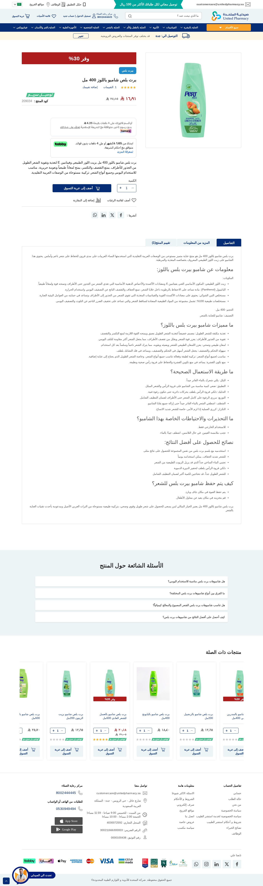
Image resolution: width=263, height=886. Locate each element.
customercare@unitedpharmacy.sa (220, 4)
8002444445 (66, 793)
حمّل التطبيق (74, 4)
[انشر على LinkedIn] (104, 215)
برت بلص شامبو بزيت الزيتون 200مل (71, 716)
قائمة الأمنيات (43, 16)
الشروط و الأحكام (184, 798)
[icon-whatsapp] (196, 864)
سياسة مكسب (186, 827)
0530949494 (66, 809)
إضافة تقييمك (90, 87)
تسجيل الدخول (83, 16)
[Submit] (130, 15)
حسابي (237, 793)
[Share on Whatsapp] (95, 215)
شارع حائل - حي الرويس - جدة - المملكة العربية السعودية (117, 803)
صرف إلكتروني (185, 804)
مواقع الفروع (37, 4)
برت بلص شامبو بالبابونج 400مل (156, 716)
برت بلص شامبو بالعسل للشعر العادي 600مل (113, 716)
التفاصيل (229, 243)
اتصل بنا (189, 816)
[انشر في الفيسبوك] (121, 215)
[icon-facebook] (237, 864)
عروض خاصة (186, 822)
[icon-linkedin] (216, 864)
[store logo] (230, 16)
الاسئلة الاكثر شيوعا (183, 793)
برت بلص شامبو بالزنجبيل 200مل (198, 716)
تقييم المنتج (161, 242)
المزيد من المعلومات (196, 242)
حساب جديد (68, 16)
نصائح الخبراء (233, 827)
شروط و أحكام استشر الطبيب (224, 822)
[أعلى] (6, 881)
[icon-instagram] (206, 864)
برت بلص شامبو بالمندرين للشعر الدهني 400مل (241, 716)
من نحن (236, 804)
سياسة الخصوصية (231, 810)
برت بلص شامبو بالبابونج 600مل (26, 716)
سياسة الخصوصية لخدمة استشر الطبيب (218, 816)
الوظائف (55, 4)
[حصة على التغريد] (112, 215)
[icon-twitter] (227, 864)
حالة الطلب (234, 798)
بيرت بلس (127, 70)
